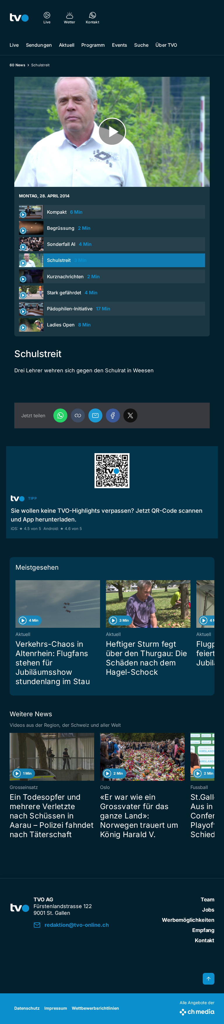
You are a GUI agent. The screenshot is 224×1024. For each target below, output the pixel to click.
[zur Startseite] (19, 18)
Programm (93, 45)
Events (119, 45)
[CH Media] (197, 1011)
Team (207, 899)
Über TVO (166, 45)
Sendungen (39, 45)
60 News (17, 65)
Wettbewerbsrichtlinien (95, 1008)
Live (14, 45)
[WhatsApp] (60, 415)
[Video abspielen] (112, 132)
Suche (141, 45)
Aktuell (66, 45)
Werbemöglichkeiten (188, 920)
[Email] (95, 415)
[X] (130, 415)
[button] (78, 415)
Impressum (55, 1008)
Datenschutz (27, 1008)
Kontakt (204, 940)
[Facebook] (113, 415)
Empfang (203, 930)
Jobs (208, 910)
